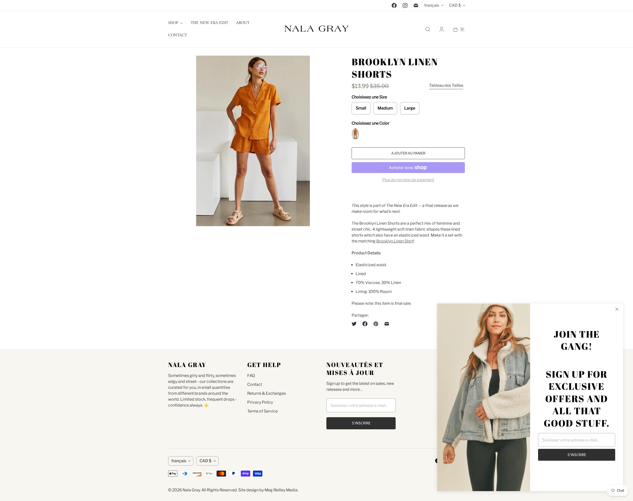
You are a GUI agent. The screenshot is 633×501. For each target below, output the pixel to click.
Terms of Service (262, 411)
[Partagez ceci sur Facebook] (365, 323)
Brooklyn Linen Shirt (394, 241)
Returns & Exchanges (266, 393)
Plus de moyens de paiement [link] (408, 179)
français (431, 5)
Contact (177, 35)
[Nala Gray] (316, 29)
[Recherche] (428, 29)
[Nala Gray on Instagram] (405, 5)
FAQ (251, 375)
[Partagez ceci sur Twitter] (356, 323)
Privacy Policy (260, 402)
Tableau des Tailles (446, 85)
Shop (173, 23)
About (242, 23)
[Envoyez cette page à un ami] (386, 323)
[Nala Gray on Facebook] (394, 5)
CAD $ (455, 5)
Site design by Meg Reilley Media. (268, 490)
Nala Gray (191, 490)
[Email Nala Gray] (415, 5)
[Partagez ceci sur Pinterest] (375, 323)
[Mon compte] (442, 29)
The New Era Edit (209, 23)
